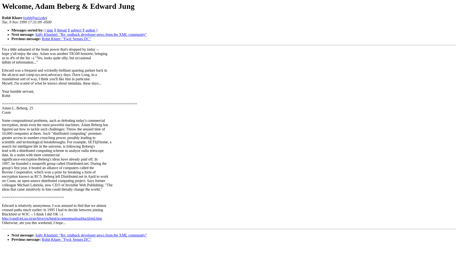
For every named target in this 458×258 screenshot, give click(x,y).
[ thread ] (62, 30)
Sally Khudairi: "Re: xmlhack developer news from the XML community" (91, 34)
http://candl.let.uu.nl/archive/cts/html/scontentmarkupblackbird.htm (52, 218)
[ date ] (50, 30)
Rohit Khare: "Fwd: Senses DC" (66, 39)
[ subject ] (76, 30)
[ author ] (90, 30)
